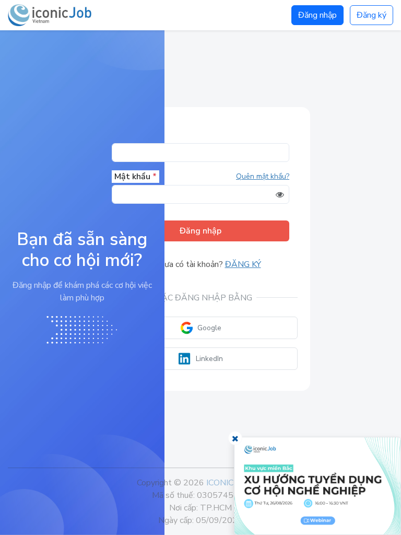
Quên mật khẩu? (262, 176)
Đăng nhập (317, 15)
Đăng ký (371, 15)
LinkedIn (209, 359)
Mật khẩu (135, 176)
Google (209, 328)
